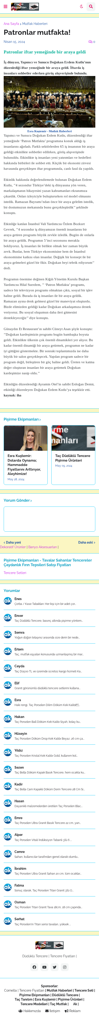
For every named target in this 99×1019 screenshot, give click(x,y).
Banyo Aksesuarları (43, 547)
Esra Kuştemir (45, 999)
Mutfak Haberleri (34, 23)
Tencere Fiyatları (62, 956)
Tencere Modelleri (34, 1004)
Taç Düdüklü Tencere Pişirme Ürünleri (72, 458)
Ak (75, 1004)
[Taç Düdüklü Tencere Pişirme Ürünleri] (73, 438)
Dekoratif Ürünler (13, 547)
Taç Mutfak (58, 1004)
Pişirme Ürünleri (70, 999)
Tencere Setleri (15, 573)
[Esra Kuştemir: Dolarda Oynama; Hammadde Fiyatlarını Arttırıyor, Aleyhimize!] (25, 438)
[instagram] (65, 967)
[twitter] (54, 967)
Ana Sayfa (11, 23)
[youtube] (44, 967)
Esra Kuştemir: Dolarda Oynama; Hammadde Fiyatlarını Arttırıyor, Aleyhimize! (24, 465)
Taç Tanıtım (23, 999)
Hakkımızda (32, 1011)
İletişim (54, 1011)
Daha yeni (13, 542)
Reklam (74, 1011)
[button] (5, 7)
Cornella (10, 990)
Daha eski (85, 542)
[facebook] (34, 967)
